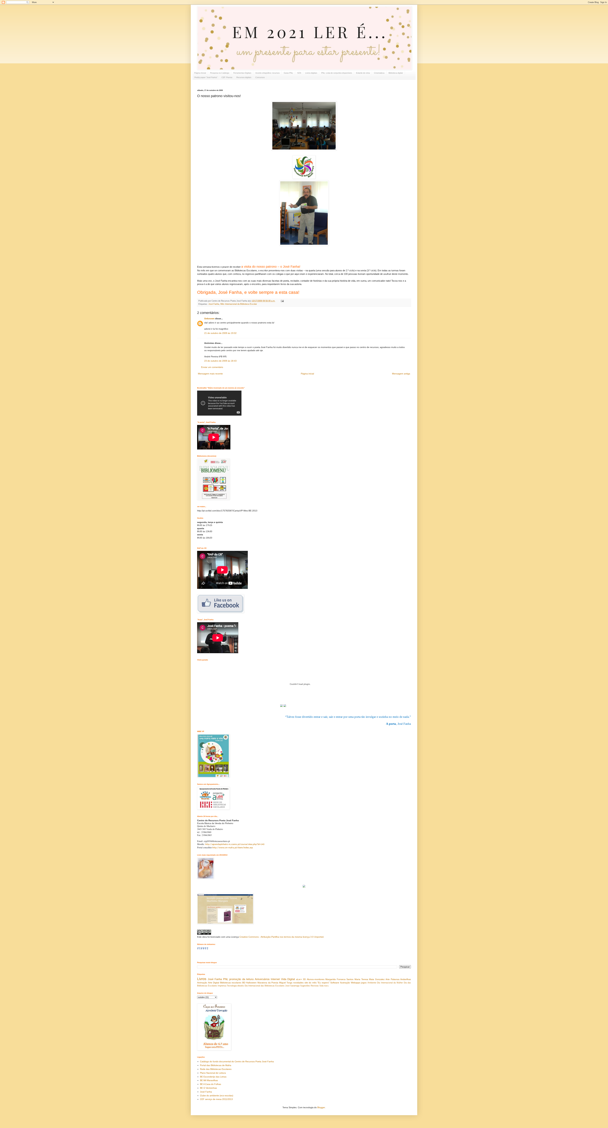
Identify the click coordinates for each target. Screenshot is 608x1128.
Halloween (251, 982)
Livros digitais (311, 73)
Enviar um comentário (212, 367)
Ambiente (371, 983)
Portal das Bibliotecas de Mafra (215, 1065)
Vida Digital (288, 979)
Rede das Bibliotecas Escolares (215, 1069)
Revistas (315, 986)
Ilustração (345, 982)
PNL (225, 979)
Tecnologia (232, 986)
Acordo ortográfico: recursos (267, 73)
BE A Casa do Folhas (210, 1084)
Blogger (321, 1107)
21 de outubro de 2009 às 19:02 (220, 333)
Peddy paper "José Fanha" (205, 77)
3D (304, 979)
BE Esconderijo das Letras (213, 1076)
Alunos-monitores (315, 979)
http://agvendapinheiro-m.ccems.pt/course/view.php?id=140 (234, 844)
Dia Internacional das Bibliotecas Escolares (265, 986)
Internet (275, 979)
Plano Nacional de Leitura (213, 1073)
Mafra (326, 986)
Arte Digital (213, 982)
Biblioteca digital (396, 73)
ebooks (240, 986)
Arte (388, 979)
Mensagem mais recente (210, 373)
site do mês (310, 982)
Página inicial (307, 373)
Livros (201, 979)
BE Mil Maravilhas (209, 1080)
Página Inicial (200, 73)
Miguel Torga (285, 982)
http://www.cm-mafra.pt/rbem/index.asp (232, 848)
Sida (321, 986)
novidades (298, 982)
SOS (299, 73)
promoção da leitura (241, 979)
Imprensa (222, 986)
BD (243, 982)
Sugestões (305, 986)
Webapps (355, 982)
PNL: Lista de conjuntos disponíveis (336, 73)
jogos (364, 982)
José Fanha (213, 304)
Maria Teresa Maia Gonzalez (370, 979)
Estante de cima (363, 73)
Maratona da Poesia (267, 982)
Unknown (209, 318)
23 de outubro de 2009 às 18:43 (220, 361)
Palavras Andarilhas (401, 979)
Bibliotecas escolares (230, 982)
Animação (202, 982)
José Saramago (292, 986)
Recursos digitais (243, 77)
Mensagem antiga (401, 373)
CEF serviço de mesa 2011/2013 (216, 1099)
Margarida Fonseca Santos (339, 979)
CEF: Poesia (227, 77)
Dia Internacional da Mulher (390, 983)
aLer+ (299, 979)
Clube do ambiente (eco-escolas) (216, 1095)
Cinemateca (379, 73)
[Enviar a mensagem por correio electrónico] (282, 301)
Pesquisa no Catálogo (219, 73)
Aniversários (262, 979)
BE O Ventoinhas (208, 1088)
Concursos (260, 77)
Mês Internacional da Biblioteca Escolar (238, 304)
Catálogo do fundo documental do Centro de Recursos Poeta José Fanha (237, 1061)
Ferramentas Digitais (242, 73)
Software (334, 982)
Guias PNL (288, 73)
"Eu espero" (323, 982)
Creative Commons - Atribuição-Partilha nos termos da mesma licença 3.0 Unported (281, 937)
